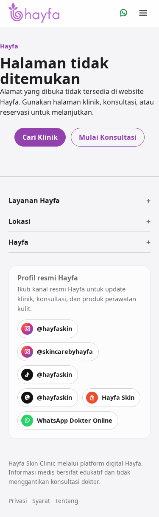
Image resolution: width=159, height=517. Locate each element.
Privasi (17, 501)
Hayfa (18, 242)
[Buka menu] (143, 12)
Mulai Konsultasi (108, 137)
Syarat (41, 501)
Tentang (66, 501)
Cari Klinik (40, 137)
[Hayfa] (33, 13)
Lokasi (19, 221)
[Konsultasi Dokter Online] (123, 12)
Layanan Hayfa (34, 200)
